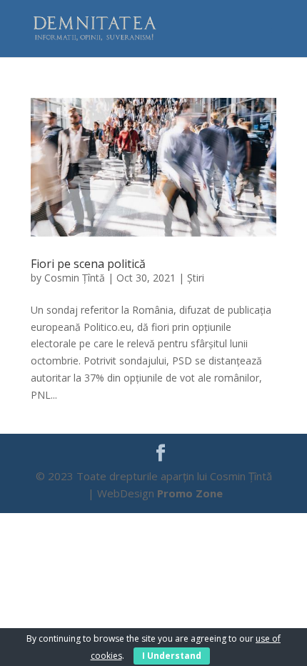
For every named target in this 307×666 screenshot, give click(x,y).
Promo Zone (190, 493)
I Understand (171, 656)
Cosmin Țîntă (74, 277)
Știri (195, 277)
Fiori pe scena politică (88, 264)
